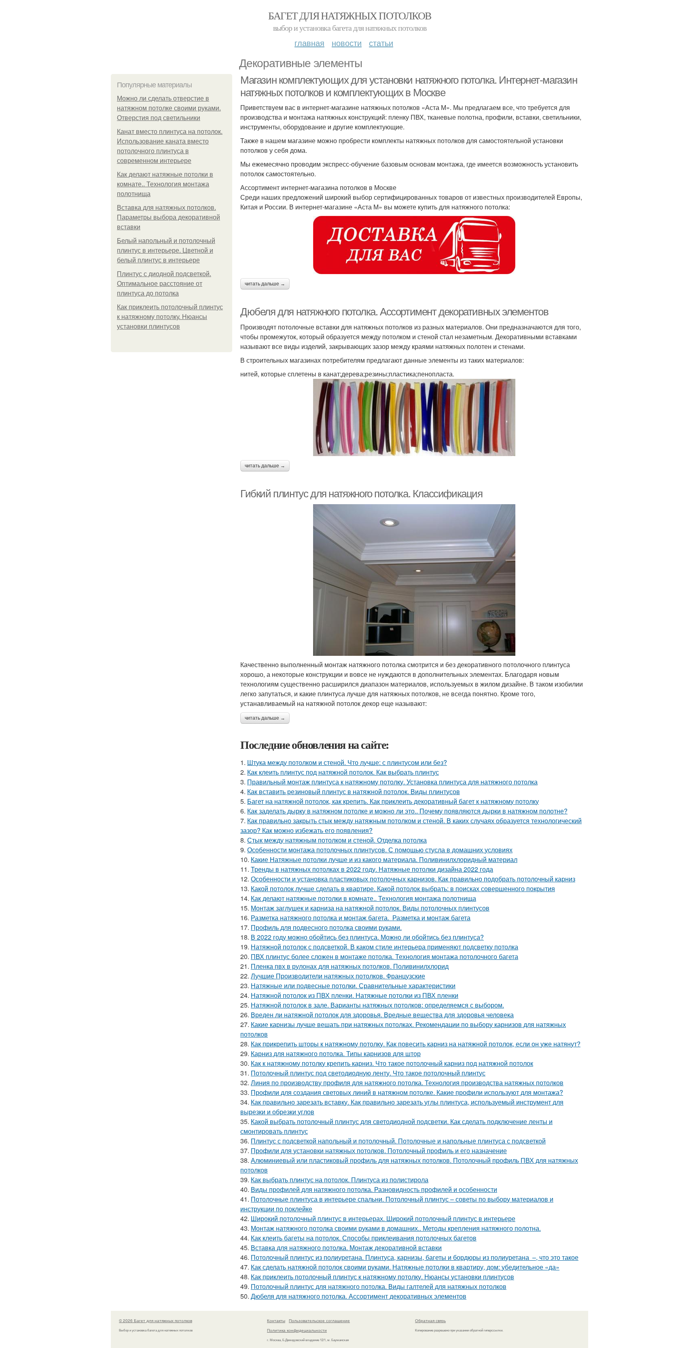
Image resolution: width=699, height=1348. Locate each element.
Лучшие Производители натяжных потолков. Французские (338, 975)
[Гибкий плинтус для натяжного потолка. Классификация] (414, 580)
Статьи (381, 43)
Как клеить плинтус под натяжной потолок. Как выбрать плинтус (343, 772)
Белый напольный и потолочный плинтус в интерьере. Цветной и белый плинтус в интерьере (166, 250)
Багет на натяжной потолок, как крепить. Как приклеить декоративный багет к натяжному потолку (393, 801)
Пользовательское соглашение (319, 1320)
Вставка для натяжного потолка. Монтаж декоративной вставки (346, 1247)
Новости (347, 43)
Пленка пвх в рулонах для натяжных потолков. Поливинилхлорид (350, 966)
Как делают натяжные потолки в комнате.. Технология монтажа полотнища (165, 184)
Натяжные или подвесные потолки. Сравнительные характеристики (353, 985)
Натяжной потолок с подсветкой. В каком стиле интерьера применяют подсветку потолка (384, 946)
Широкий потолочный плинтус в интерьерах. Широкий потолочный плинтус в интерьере (383, 1218)
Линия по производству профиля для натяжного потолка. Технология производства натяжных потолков (407, 1082)
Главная (309, 43)
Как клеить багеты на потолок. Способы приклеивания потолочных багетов (364, 1237)
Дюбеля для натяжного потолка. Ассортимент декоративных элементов (394, 312)
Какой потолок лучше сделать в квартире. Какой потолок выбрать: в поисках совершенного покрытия (403, 888)
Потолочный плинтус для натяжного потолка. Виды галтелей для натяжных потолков (378, 1286)
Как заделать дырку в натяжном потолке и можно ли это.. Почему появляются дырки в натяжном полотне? (407, 811)
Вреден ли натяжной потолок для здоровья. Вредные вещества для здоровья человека (382, 1014)
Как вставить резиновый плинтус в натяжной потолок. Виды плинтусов (353, 791)
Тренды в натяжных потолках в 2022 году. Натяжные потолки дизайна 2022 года (372, 869)
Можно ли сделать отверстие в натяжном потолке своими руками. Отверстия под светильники (169, 108)
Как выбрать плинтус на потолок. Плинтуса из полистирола (339, 1179)
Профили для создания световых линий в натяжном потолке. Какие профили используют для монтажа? (407, 1092)
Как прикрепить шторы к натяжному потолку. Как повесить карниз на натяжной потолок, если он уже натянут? (415, 1043)
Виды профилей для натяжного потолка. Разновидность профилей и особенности (374, 1189)
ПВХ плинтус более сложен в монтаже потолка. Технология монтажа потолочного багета (384, 956)
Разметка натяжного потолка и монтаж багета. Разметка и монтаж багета (360, 917)
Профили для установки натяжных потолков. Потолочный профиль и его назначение (379, 1150)
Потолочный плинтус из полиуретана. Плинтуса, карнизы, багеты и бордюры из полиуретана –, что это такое (414, 1257)
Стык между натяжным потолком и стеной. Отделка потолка (337, 840)
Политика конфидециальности (297, 1330)
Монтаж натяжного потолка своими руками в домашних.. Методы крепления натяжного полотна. (396, 1228)
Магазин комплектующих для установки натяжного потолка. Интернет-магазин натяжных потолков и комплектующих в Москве (408, 86)
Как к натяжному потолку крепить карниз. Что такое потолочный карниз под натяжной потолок (392, 1063)
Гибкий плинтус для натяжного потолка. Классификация (361, 494)
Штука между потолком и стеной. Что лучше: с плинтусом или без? (347, 762)
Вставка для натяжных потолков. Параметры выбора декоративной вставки (168, 217)
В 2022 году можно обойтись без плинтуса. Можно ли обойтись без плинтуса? (367, 937)
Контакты (276, 1320)
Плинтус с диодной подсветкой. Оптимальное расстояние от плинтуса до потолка (164, 283)
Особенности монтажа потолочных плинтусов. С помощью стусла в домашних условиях (380, 849)
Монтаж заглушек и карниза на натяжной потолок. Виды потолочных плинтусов (370, 908)
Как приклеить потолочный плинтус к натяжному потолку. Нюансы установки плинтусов (170, 317)
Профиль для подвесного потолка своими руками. (326, 927)
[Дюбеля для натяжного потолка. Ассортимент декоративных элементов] (414, 417)
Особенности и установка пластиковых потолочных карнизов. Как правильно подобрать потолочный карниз (413, 878)
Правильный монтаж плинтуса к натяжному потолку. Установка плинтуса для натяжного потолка (392, 781)
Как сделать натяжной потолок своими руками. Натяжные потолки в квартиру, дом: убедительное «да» (405, 1267)
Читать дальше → (265, 284)
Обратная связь (430, 1320)
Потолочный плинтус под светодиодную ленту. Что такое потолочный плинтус (368, 1073)
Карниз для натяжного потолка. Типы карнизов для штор (336, 1053)
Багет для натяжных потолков (349, 15)
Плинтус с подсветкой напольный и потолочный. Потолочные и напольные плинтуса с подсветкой (398, 1140)
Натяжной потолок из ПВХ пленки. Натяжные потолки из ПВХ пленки (354, 995)
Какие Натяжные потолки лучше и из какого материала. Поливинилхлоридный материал (384, 859)
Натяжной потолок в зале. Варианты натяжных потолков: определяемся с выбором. (377, 1005)
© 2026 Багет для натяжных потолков (155, 1320)
